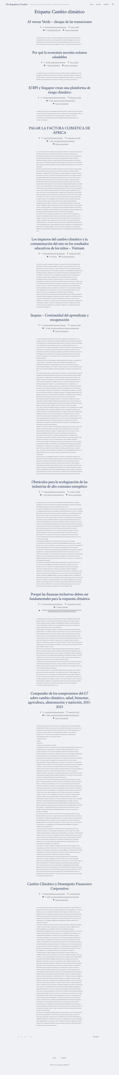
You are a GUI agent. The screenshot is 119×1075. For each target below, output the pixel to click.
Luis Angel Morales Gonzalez (53, 138)
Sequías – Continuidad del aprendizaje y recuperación (59, 317)
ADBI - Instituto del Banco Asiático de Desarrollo (63, 328)
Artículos (98, 4)
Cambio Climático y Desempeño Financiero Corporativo (59, 886)
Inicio (91, 4)
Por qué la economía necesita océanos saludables (59, 55)
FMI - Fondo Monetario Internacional (63, 141)
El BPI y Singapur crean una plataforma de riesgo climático (59, 90)
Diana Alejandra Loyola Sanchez (55, 27)
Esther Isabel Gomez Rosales (55, 62)
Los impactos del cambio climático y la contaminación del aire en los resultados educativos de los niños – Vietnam (59, 244)
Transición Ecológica (54, 30)
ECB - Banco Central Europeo (54, 495)
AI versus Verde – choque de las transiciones (59, 21)
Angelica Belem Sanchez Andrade (54, 98)
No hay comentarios (71, 30)
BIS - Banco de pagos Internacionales (63, 101)
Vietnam (54, 257)
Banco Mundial (63, 607)
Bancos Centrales (54, 65)
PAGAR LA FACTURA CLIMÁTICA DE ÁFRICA (59, 130)
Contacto (106, 4)
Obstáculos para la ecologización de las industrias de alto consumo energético (60, 484)
